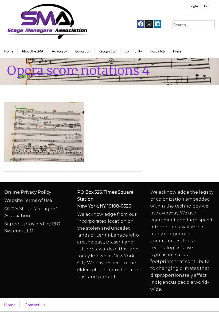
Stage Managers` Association (47, 21)
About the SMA (33, 51)
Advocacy (59, 51)
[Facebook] (140, 24)
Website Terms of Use (28, 200)
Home (8, 51)
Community (133, 51)
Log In (194, 6)
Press (177, 51)
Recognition (107, 51)
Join (206, 6)
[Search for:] (194, 24)
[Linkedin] (157, 24)
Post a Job (157, 51)
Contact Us (35, 304)
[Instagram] (149, 24)
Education (82, 51)
